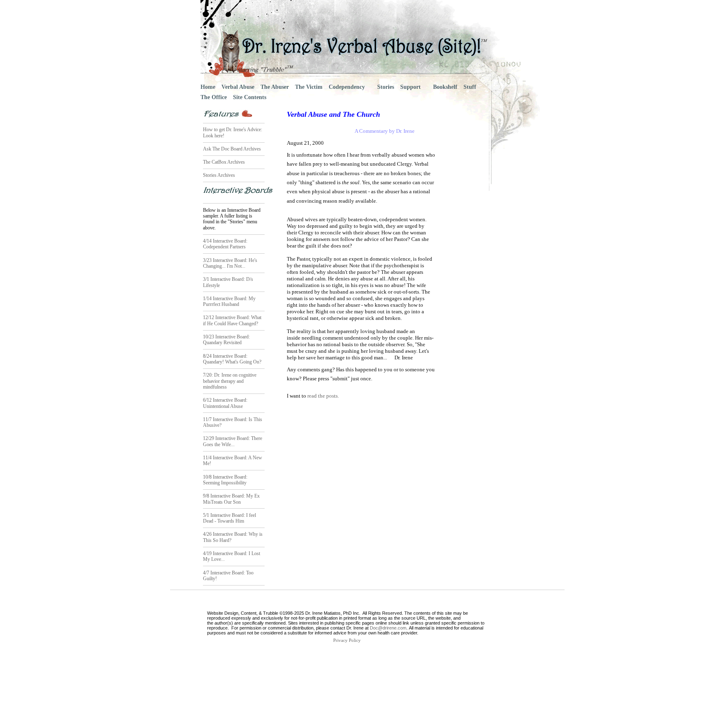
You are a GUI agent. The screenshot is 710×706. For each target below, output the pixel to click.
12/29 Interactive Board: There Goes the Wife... (232, 441)
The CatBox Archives (224, 162)
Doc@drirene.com (388, 627)
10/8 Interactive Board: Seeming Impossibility (225, 480)
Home (208, 87)
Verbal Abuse (237, 87)
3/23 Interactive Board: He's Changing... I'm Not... (230, 263)
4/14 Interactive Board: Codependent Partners (225, 244)
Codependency (347, 87)
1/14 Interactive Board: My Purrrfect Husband (229, 301)
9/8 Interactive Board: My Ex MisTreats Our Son (231, 499)
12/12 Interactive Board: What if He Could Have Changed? (232, 320)
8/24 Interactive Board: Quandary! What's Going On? (232, 359)
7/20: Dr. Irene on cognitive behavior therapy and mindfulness (229, 381)
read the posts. (322, 396)
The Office (214, 97)
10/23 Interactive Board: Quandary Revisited (226, 339)
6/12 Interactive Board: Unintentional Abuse (225, 403)
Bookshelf (445, 87)
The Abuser (274, 87)
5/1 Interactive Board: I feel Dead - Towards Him (229, 518)
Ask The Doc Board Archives (232, 149)
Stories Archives (219, 175)
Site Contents (249, 97)
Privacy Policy (347, 640)
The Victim (309, 87)
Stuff (469, 87)
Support (410, 87)
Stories (385, 87)
